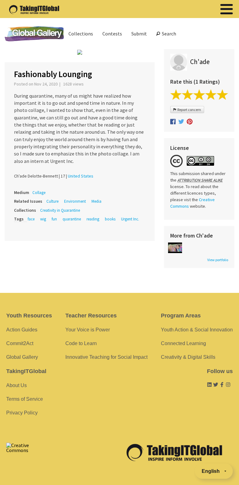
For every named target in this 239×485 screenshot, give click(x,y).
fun (54, 219)
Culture (52, 201)
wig (43, 219)
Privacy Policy (22, 412)
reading (93, 219)
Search (168, 33)
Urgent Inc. (130, 219)
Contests (112, 33)
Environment (75, 201)
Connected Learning (183, 343)
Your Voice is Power (87, 329)
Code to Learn (81, 343)
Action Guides (21, 329)
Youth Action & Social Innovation (197, 329)
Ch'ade (200, 62)
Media (96, 201)
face (31, 219)
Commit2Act (19, 343)
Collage (38, 192)
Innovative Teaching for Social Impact (106, 357)
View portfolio (217, 260)
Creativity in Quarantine (60, 210)
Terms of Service (24, 399)
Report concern (188, 109)
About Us (16, 385)
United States (80, 176)
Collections (80, 33)
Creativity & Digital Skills (188, 357)
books (110, 219)
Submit (139, 33)
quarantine (72, 219)
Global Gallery (34, 33)
